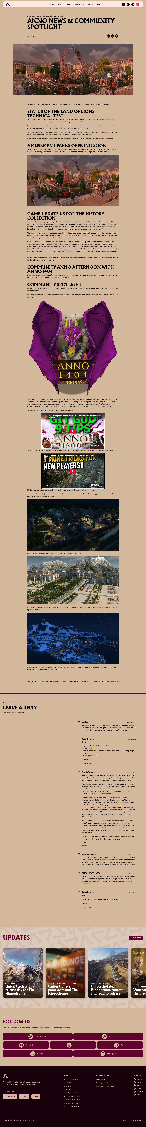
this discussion (64, 667)
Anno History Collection (71, 1106)
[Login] (128, 4)
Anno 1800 (67, 1083)
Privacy (125, 1120)
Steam (35, 1096)
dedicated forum (107, 139)
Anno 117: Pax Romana (71, 1079)
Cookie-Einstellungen (136, 1120)
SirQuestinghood (48, 494)
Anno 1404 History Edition (72, 1093)
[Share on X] (112, 36)
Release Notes (100, 1079)
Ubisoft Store (10, 1096)
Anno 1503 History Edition (72, 1100)
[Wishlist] (132, 4)
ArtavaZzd (39, 554)
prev (3, 973)
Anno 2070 (67, 1089)
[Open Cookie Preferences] (141, 1122)
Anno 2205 (67, 1086)
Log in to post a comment (13, 713)
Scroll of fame (64, 4)
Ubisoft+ (24, 1096)
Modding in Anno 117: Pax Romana (106, 1086)
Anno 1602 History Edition (72, 1103)
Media (97, 4)
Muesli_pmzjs (34, 610)
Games (66, 1075)
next (138, 973)
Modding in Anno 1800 (103, 1083)
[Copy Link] (108, 36)
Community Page (102, 1075)
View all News (136, 938)
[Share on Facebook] (116, 36)
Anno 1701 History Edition (72, 1096)
